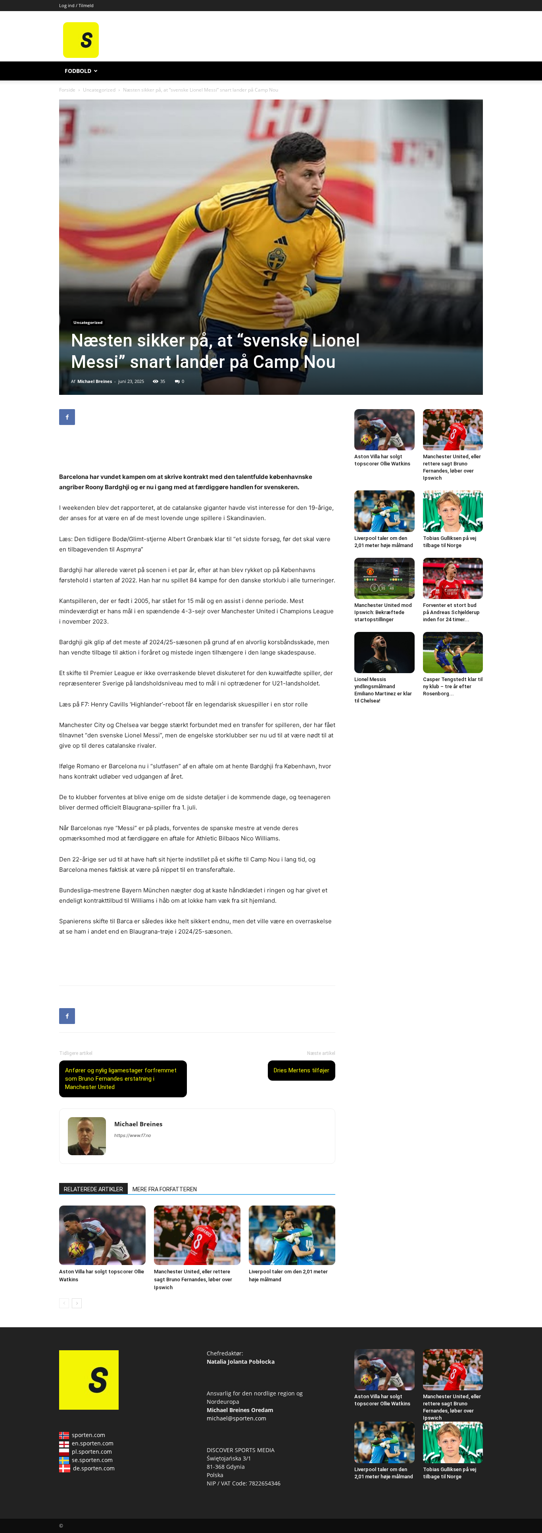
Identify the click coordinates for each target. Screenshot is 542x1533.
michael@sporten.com (236, 1418)
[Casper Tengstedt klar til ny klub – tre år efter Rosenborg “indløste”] (453, 652)
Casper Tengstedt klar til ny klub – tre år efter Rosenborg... (452, 686)
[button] (473, 71)
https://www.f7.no (132, 1135)
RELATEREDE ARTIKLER (93, 1189)
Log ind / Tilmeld (76, 5)
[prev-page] (64, 1303)
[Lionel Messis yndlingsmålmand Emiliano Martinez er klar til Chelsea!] (384, 652)
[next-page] (77, 1303)
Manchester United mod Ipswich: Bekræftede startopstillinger (383, 612)
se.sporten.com (92, 1460)
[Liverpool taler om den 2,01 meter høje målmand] (292, 1235)
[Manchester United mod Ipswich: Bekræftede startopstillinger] (384, 578)
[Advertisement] (331, 40)
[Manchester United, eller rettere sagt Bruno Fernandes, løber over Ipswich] (197, 1235)
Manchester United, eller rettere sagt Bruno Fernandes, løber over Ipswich (193, 1279)
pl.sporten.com (92, 1451)
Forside (67, 89)
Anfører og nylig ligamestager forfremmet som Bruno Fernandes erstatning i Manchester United (121, 1079)
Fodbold (78, 71)
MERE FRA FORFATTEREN (165, 1189)
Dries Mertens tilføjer (301, 1070)
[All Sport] (81, 55)
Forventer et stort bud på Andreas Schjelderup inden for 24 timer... (451, 612)
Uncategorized (99, 89)
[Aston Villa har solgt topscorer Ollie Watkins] (102, 1235)
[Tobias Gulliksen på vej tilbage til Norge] (453, 511)
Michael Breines (94, 381)
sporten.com (88, 1435)
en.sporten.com (92, 1443)
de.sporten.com (94, 1468)
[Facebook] (67, 417)
